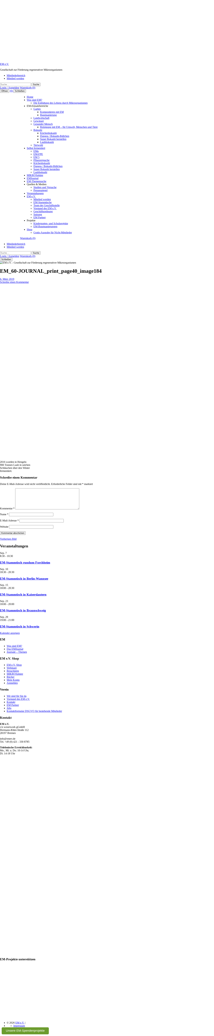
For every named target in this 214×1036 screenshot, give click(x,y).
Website (4, 526)
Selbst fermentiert (36, 148)
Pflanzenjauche (41, 160)
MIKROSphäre (35, 175)
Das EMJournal (15, 649)
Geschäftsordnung (43, 211)
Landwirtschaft (41, 118)
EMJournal (32, 178)
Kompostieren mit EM (52, 112)
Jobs (9, 708)
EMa (36, 151)
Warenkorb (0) (27, 87)
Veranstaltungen (35, 193)
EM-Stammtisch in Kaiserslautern (23, 594)
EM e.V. (4, 64)
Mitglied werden (15, 78)
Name (4, 514)
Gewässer (38, 121)
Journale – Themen (17, 652)
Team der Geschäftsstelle (46, 205)
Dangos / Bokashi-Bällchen (54, 136)
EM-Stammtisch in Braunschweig (23, 610)
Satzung (37, 214)
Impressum (19, 1025)
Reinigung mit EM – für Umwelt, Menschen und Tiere (69, 127)
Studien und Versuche (45, 187)
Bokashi (37, 130)
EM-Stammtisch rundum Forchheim (25, 562)
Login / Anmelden (9, 87)
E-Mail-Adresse (9, 520)
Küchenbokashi (48, 133)
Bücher (10, 676)
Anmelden (12, 683)
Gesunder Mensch (43, 124)
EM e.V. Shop (14, 664)
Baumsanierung (48, 115)
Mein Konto (13, 679)
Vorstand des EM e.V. (45, 208)
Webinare (12, 667)
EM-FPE (38, 154)
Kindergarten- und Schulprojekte (50, 223)
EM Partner (39, 217)
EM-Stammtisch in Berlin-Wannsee (24, 578)
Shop (29, 229)
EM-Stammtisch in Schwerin (19, 626)
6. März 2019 (7, 279)
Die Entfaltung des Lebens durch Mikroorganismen (60, 102)
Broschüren (13, 670)
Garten (37, 109)
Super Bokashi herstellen (53, 139)
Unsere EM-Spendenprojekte (25, 1030)
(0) (12, 90)
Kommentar (7, 508)
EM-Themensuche (36, 181)
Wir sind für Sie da (16, 696)
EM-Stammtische (42, 202)
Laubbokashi (47, 142)
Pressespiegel (40, 190)
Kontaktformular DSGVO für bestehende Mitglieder (34, 711)
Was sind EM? (34, 99)
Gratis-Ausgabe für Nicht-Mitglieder (52, 232)
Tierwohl (38, 145)
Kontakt (11, 702)
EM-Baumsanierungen (45, 226)
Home (30, 96)
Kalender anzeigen (10, 633)
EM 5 (36, 157)
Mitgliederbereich (16, 75)
